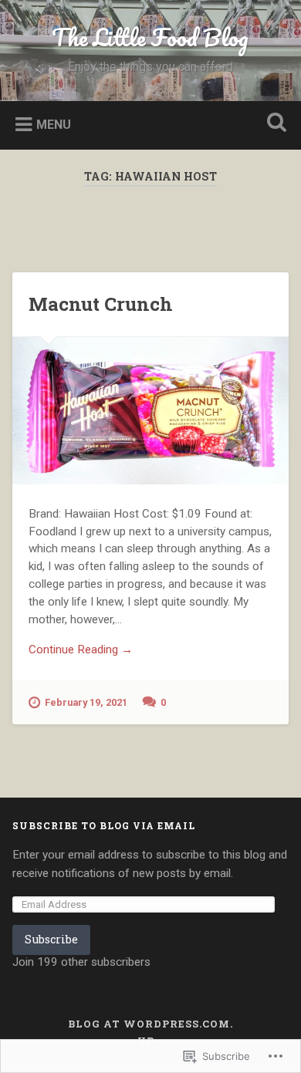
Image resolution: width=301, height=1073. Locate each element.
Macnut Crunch (101, 304)
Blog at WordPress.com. (150, 1023)
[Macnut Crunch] (150, 410)
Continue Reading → (81, 649)
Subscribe (51, 939)
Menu (53, 123)
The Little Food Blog (150, 37)
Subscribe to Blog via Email (103, 825)
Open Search (274, 124)
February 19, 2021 (86, 702)
